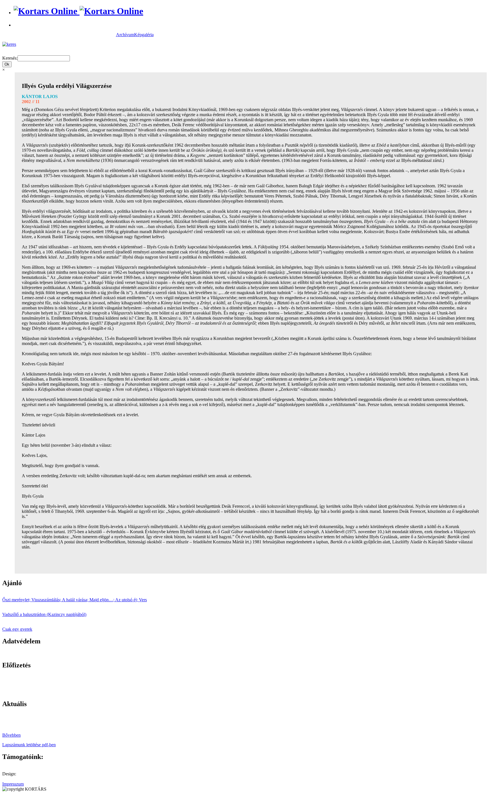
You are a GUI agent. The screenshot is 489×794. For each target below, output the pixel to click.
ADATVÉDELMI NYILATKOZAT (35, 653)
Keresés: (10, 58)
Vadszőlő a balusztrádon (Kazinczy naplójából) (44, 614)
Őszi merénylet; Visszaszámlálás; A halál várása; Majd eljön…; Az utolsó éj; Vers (74, 599)
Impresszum (13, 784)
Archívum (125, 34)
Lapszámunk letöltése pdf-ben (29, 744)
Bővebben (11, 735)
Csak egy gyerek (17, 629)
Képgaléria (144, 34)
